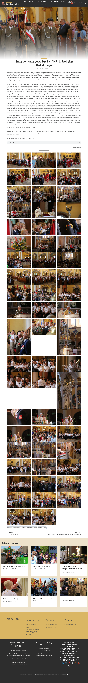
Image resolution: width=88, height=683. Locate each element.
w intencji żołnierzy (42, 527)
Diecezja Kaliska (69, 643)
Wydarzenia (44, 58)
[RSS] (75, 662)
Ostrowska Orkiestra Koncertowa (13, 527)
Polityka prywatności (69, 653)
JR (40, 68)
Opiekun (74, 644)
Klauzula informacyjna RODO (69, 657)
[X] (63, 662)
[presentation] (14, 555)
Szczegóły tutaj (74, 676)
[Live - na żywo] (79, 662)
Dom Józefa (69, 646)
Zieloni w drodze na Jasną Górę (14, 566)
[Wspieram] (69, 2)
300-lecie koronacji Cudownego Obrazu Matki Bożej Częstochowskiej (64, 533)
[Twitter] (77, 2)
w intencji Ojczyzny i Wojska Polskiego (29, 527)
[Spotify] (69, 4)
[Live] (72, 2)
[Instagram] (79, 2)
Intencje (63, 1)
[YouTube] (81, 2)
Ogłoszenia (55, 1)
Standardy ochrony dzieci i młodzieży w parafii (69, 660)
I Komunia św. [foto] (10, 599)
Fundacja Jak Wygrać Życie (69, 651)
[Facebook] (74, 2)
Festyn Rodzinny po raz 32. (42, 566)
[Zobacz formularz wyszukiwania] (85, 3)
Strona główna (26, 1)
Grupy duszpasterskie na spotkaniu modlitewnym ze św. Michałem (72, 568)
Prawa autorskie (69, 655)
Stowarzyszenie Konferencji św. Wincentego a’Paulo (69, 649)
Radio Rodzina (66, 644)
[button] (19, 161)
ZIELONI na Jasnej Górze (13, 533)
